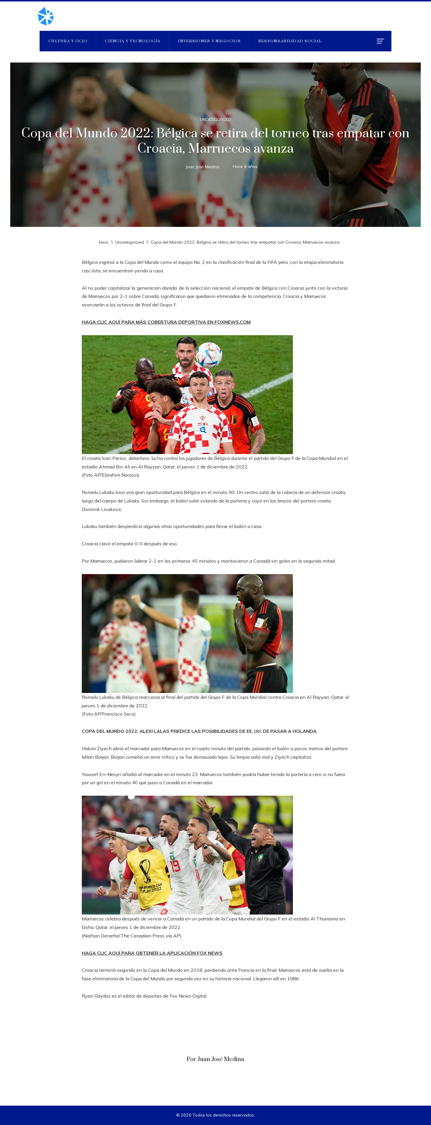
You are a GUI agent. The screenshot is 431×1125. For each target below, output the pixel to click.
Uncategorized (215, 120)
